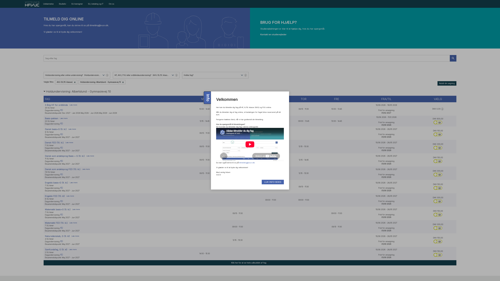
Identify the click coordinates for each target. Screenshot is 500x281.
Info (208, 97)
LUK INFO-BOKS (272, 182)
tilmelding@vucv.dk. (247, 163)
